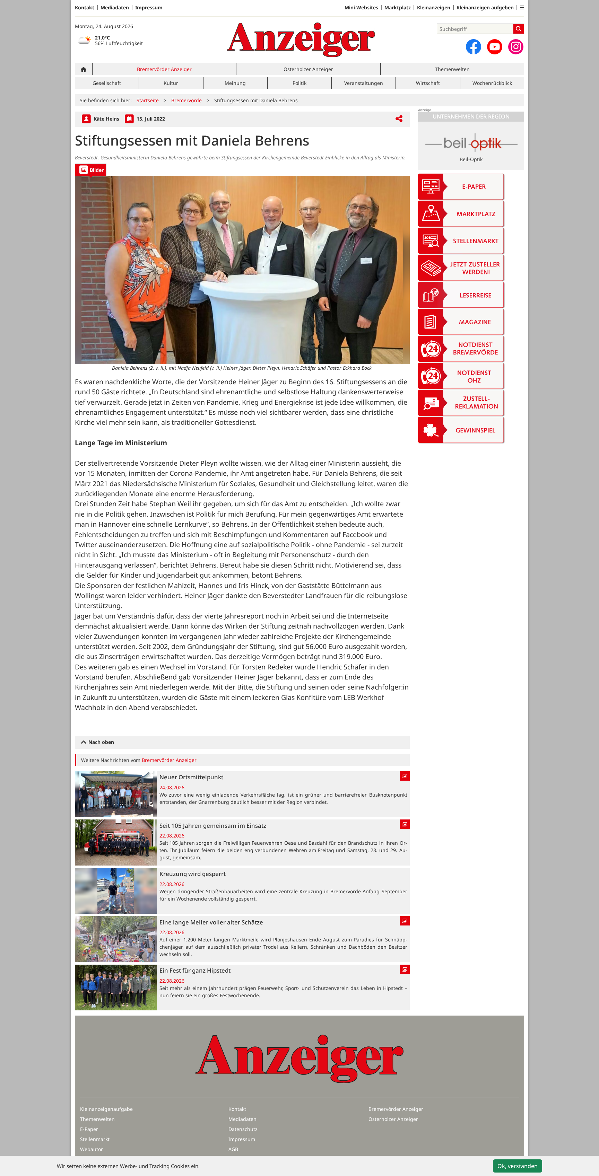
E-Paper (89, 1129)
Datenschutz (243, 1129)
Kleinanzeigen (433, 7)
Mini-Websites (361, 7)
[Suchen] (518, 29)
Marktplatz (397, 7)
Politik (299, 83)
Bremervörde (186, 100)
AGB (233, 1149)
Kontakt (84, 7)
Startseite (148, 100)
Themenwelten (452, 69)
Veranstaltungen (363, 83)
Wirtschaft (428, 83)
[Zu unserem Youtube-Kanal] (494, 46)
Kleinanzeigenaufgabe (106, 1109)
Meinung (235, 83)
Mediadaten (115, 7)
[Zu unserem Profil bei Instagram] (515, 46)
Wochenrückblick (492, 83)
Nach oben (100, 742)
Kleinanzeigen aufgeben (485, 7)
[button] (522, 7)
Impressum (149, 7)
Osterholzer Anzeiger (308, 69)
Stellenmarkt (95, 1139)
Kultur (171, 83)
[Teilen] (399, 119)
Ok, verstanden (517, 1166)
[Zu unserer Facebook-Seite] (473, 46)
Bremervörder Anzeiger (164, 69)
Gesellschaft (107, 83)
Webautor (91, 1149)
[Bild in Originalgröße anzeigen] (242, 270)
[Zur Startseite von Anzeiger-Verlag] (301, 40)
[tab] (90, 170)
